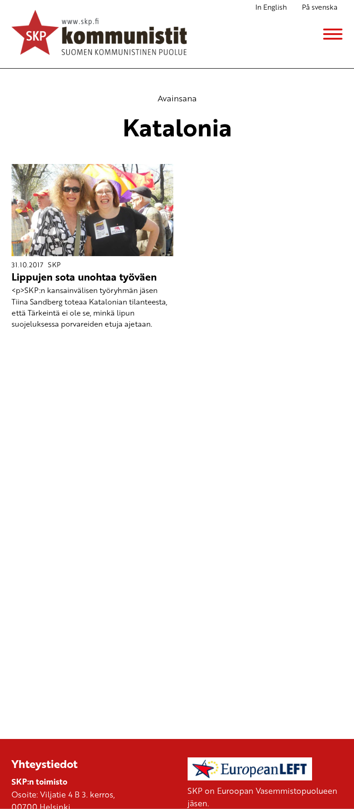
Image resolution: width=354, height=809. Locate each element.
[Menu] (332, 34)
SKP (54, 264)
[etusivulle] (99, 34)
